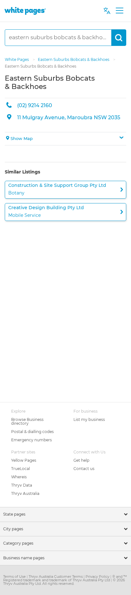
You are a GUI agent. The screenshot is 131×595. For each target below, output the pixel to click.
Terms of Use (15, 576)
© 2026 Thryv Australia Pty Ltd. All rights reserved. (64, 582)
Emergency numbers (31, 439)
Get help (81, 460)
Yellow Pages (23, 460)
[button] (65, 138)
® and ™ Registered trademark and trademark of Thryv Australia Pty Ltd (65, 578)
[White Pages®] (25, 11)
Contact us (83, 468)
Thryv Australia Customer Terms (56, 576)
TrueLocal (20, 468)
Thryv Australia (25, 493)
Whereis (19, 476)
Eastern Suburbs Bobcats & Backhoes (74, 59)
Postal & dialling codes (32, 431)
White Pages (17, 59)
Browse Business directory (27, 421)
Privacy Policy (98, 576)
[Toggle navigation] (119, 11)
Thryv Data (21, 485)
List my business (89, 419)
